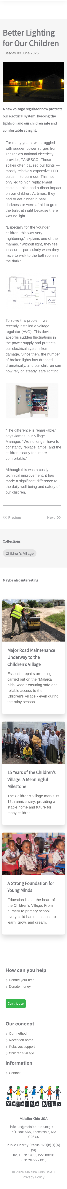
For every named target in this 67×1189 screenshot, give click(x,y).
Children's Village (20, 553)
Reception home (21, 1040)
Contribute (16, 1003)
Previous (14, 517)
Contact (14, 1073)
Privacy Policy (33, 1177)
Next (51, 517)
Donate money (20, 986)
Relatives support (22, 1047)
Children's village (21, 1053)
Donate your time (21, 980)
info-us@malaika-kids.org (30, 1127)
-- (55, 1127)
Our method (18, 1033)
